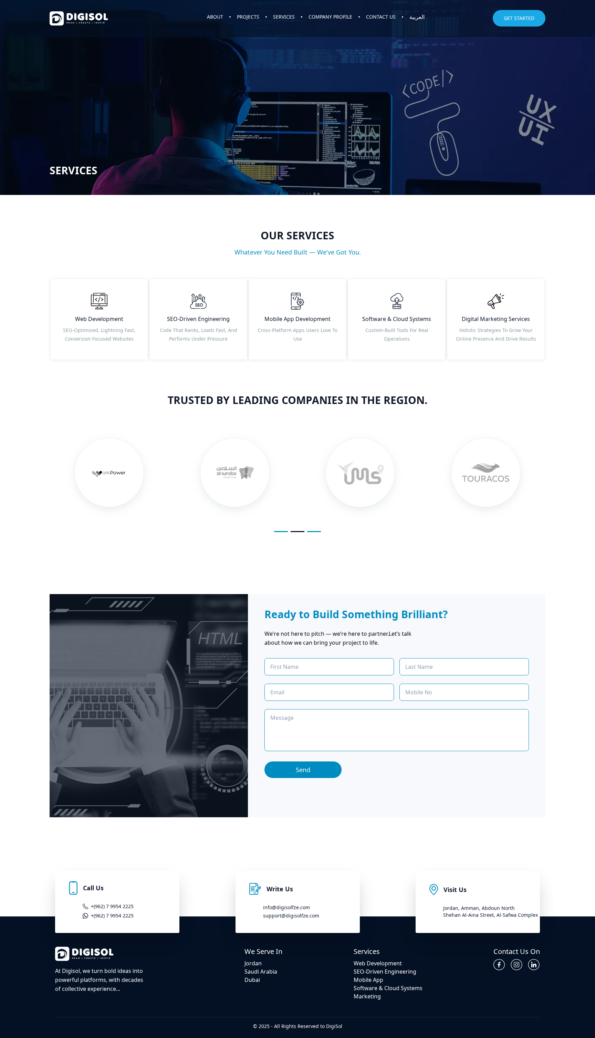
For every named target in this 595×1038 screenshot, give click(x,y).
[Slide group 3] (314, 531)
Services (284, 16)
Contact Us (381, 16)
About (215, 16)
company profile (330, 16)
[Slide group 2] (297, 531)
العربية (417, 17)
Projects (248, 16)
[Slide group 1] (281, 531)
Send (303, 770)
